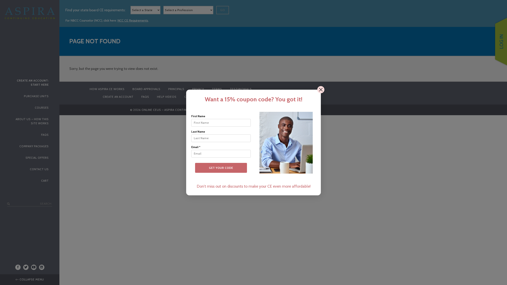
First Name (198, 116)
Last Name (198, 131)
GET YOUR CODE (221, 168)
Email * (195, 147)
